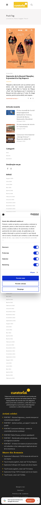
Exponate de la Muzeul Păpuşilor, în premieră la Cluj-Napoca (20, 77)
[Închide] (37, 500)
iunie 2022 (9, 329)
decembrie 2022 (10, 311)
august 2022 (9, 323)
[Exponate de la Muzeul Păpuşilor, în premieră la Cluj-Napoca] (20, 48)
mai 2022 (8, 332)
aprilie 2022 (9, 335)
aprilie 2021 (9, 372)
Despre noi (20, 487)
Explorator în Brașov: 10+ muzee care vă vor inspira (20, 465)
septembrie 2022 (11, 320)
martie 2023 (9, 302)
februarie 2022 (10, 342)
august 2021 (9, 360)
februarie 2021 (10, 378)
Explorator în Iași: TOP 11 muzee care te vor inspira (20, 472)
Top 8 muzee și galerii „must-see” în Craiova (18, 469)
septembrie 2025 (11, 211)
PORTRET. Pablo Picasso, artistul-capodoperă (19, 435)
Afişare (32, 272)
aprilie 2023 (9, 299)
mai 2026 (8, 187)
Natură (8, 155)
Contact (20, 490)
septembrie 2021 (11, 357)
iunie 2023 (9, 293)
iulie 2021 (9, 363)
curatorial (9, 18)
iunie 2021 (9, 366)
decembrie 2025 (10, 202)
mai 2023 (8, 296)
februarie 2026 (10, 196)
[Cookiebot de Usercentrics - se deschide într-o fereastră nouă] (30, 214)
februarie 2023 (10, 305)
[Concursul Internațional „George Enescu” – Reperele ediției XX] (10, 138)
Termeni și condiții (20, 497)
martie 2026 (9, 193)
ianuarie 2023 (10, 308)
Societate (9, 158)
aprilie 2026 (9, 190)
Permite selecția (20, 283)
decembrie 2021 (10, 348)
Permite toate (20, 278)
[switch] (36, 252)
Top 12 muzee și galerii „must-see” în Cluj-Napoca (20, 462)
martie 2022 (9, 339)
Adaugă (29, 500)
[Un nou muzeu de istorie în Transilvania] (10, 128)
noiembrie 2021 (10, 351)
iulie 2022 (9, 326)
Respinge (20, 289)
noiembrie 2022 (10, 314)
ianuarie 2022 (10, 345)
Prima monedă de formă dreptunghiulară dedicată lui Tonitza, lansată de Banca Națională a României (26, 114)
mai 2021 (8, 369)
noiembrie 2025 (10, 205)
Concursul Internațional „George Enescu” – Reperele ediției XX (25, 137)
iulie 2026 (9, 181)
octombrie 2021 (10, 354)
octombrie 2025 (10, 208)
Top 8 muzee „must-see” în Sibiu (14, 475)
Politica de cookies (20, 494)
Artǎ (7, 152)
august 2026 (9, 178)
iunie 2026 (9, 184)
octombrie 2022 (10, 317)
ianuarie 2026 (10, 199)
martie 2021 (9, 375)
